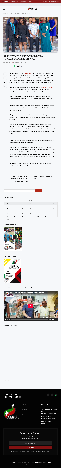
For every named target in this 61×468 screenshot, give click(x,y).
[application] (31, 306)
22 (38, 213)
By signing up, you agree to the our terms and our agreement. (31, 451)
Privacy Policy (40, 451)
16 (45, 211)
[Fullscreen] (55, 319)
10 (53, 208)
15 (38, 211)
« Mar (5, 219)
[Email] (5, 82)
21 (30, 213)
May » (9, 219)
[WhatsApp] (5, 78)
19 (15, 213)
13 (22, 211)
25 (7, 216)
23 (46, 213)
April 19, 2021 (28, 73)
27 (22, 216)
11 (7, 211)
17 (53, 211)
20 (22, 213)
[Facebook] (5, 74)
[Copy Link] (21, 66)
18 (7, 213)
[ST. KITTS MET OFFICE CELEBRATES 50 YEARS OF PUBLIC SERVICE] (30, 34)
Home (4, 13)
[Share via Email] (18, 66)
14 (30, 211)
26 (15, 216)
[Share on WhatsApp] (14, 66)
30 (46, 216)
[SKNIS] (32, 9)
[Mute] (53, 319)
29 (38, 216)
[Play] (5, 319)
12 (14, 211)
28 (30, 216)
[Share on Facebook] (10, 66)
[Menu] (4, 4)
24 (53, 213)
